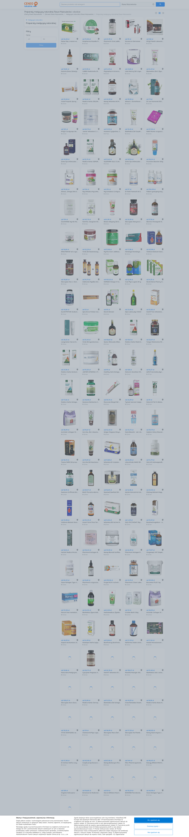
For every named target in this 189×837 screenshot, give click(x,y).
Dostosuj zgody (152, 826)
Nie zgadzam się (154, 832)
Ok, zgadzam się (153, 820)
